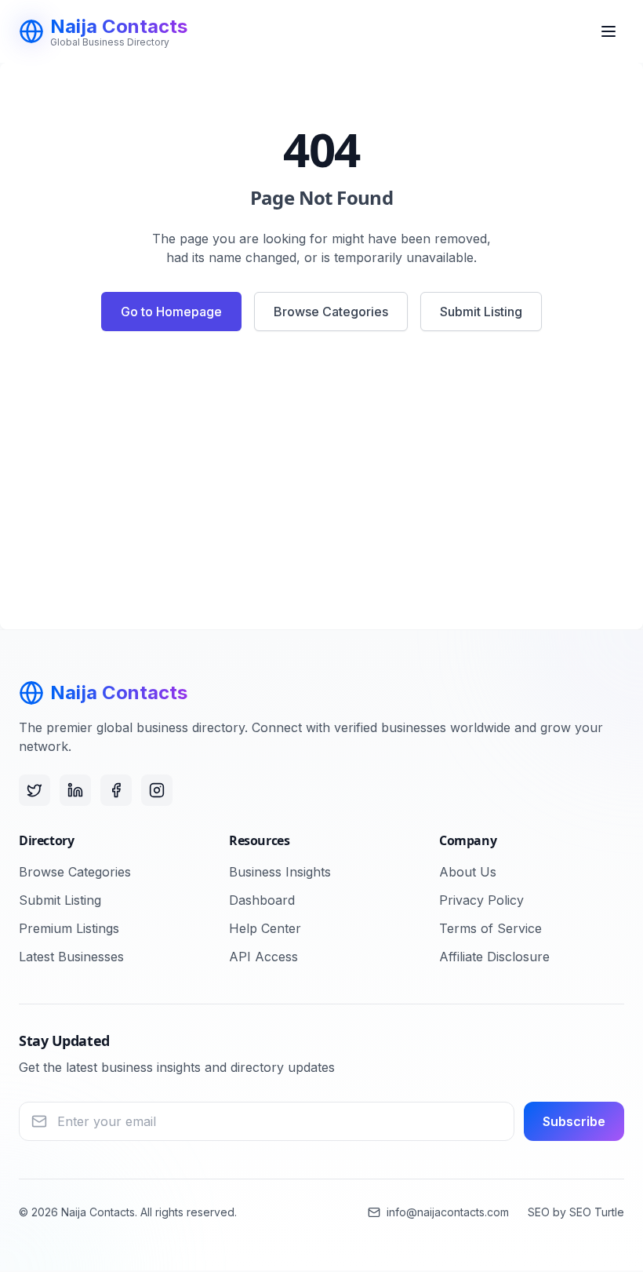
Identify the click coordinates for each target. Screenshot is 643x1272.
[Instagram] (157, 790)
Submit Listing (481, 311)
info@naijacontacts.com (448, 1212)
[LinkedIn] (75, 790)
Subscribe (574, 1121)
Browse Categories (331, 311)
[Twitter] (34, 790)
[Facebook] (116, 790)
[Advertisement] (321, 486)
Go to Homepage (171, 311)
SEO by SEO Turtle (576, 1212)
